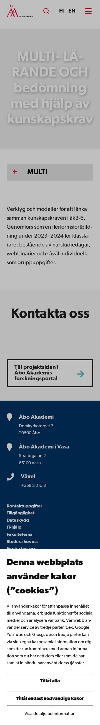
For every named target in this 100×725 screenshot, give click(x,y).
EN (72, 11)
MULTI (37, 172)
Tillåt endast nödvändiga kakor (50, 699)
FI (61, 11)
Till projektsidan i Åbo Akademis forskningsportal (36, 373)
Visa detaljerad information (50, 714)
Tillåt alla (50, 681)
